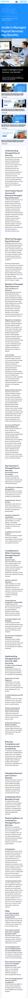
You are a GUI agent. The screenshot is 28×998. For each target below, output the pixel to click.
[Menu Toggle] (16, 2)
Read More (4, 97)
